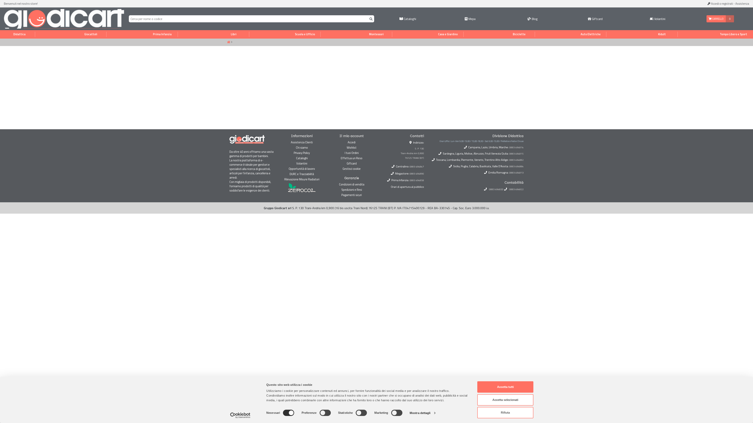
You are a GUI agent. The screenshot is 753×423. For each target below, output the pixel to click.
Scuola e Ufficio (305, 34)
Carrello (717, 19)
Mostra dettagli (420, 413)
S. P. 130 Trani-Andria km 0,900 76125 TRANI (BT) (412, 153)
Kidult (662, 34)
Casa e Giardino (448, 34)
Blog (534, 18)
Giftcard (597, 18)
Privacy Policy (302, 153)
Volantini (659, 18)
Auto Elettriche (591, 34)
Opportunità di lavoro (302, 168)
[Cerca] (370, 18)
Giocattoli (90, 34)
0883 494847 (417, 166)
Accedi (721, 3)
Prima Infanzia (162, 34)
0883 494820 (496, 189)
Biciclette (519, 34)
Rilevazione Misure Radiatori (301, 179)
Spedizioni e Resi (351, 189)
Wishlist (351, 147)
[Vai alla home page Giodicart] (64, 19)
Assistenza (742, 3)
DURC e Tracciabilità (302, 174)
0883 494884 (516, 166)
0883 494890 (417, 173)
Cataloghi (409, 18)
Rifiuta (505, 412)
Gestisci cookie (352, 168)
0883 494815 (516, 153)
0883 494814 (516, 147)
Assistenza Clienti (302, 142)
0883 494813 (516, 172)
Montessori (376, 34)
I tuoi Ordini (352, 153)
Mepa (471, 18)
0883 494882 (516, 160)
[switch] (325, 413)
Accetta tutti (505, 387)
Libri (233, 34)
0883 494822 (516, 189)
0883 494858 (417, 180)
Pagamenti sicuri (351, 195)
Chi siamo (302, 147)
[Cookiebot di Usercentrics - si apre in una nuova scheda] (240, 415)
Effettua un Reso (351, 158)
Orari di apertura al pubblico (407, 187)
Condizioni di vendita (351, 184)
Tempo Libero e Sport (733, 34)
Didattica (19, 34)
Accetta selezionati (505, 399)
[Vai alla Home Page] (228, 42)
